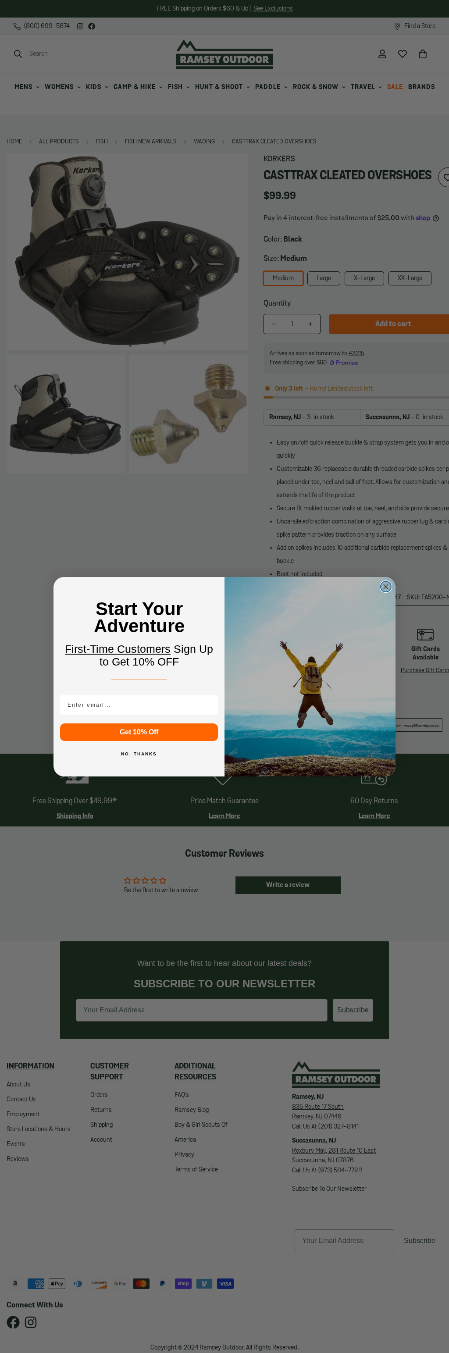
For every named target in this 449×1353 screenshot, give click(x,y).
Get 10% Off (139, 732)
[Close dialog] (386, 586)
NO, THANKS (139, 753)
